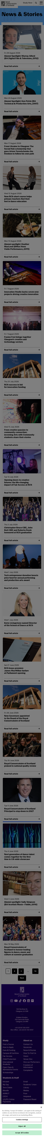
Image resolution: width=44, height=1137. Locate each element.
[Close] (41, 1107)
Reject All (22, 1126)
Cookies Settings (22, 1120)
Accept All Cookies (22, 1133)
